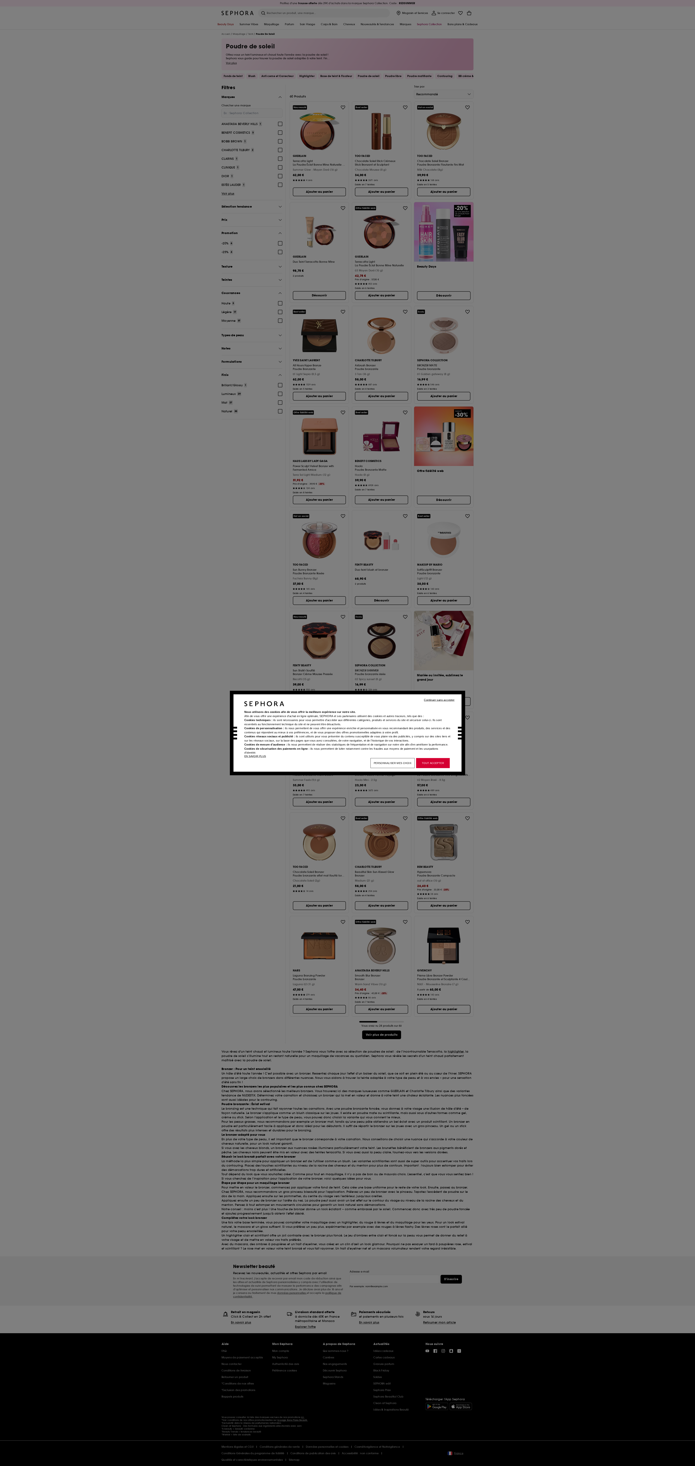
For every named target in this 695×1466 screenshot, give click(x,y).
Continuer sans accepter (439, 699)
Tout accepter (433, 763)
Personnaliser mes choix (392, 763)
